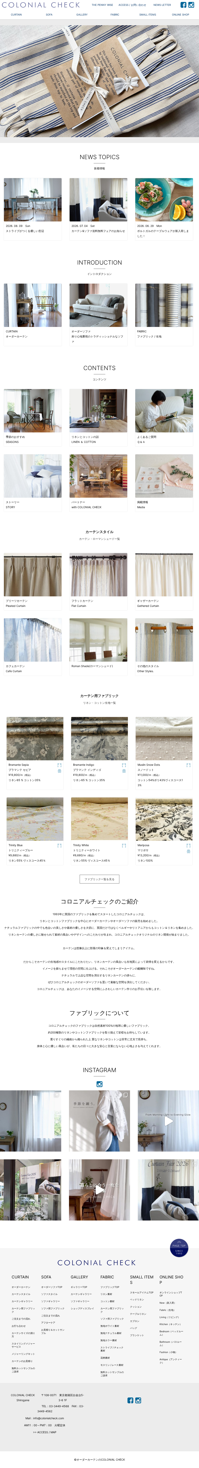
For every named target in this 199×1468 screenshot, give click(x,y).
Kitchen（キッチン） (171, 1324)
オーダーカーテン (21, 1287)
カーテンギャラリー (22, 1301)
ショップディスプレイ (82, 1308)
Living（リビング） (170, 1317)
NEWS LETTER (162, 4)
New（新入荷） (168, 1302)
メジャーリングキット (23, 1353)
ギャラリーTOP (79, 1287)
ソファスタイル (49, 1294)
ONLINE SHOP (180, 14)
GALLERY (82, 14)
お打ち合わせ (19, 1325)
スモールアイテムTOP (142, 1292)
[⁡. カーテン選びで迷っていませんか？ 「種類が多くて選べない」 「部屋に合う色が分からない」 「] (99, 1190)
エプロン (134, 1321)
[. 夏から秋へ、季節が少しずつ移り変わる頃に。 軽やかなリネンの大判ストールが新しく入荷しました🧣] (99, 1121)
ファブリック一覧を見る (99, 879)
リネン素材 (106, 1294)
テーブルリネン (138, 1313)
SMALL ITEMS (147, 14)
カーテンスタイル (21, 1294)
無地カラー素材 (108, 1340)
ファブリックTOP (109, 1287)
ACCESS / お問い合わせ (132, 4)
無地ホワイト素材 (109, 1325)
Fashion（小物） (168, 1352)
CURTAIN (16, 14)
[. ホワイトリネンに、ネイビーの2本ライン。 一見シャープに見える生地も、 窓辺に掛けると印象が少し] (30, 1121)
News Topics (100, 156)
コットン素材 (107, 1301)
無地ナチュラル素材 (110, 1333)
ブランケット (137, 1335)
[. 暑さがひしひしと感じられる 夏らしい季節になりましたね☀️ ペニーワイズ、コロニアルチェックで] (30, 1190)
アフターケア (48, 1322)
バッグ (133, 1328)
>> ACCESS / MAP (44, 1432)
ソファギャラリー (50, 1301)
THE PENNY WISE (102, 4)
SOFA (49, 14)
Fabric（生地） (168, 1310)
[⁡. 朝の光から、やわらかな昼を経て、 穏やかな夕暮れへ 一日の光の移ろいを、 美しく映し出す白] (168, 1121)
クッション (136, 1306)
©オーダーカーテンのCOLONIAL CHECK (99, 1459)
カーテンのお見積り (22, 1361)
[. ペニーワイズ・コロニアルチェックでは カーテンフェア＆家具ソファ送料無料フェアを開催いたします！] (168, 1190)
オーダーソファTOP (51, 1287)
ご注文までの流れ (21, 1318)
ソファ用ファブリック (53, 1308)
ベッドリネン (137, 1299)
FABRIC (115, 14)
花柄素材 (105, 1357)
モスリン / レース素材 (111, 1364)
